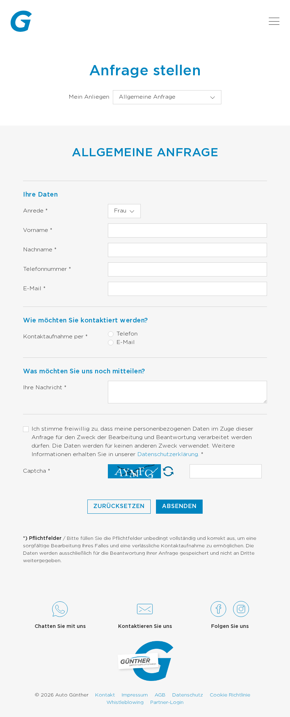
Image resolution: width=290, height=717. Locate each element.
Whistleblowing (125, 702)
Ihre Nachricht (44, 387)
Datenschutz (187, 695)
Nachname (40, 249)
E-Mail (34, 288)
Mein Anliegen (89, 97)
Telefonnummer (47, 269)
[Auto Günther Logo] (21, 21)
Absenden (179, 506)
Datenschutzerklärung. (169, 454)
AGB (160, 695)
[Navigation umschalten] (274, 21)
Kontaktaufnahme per (55, 336)
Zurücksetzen (119, 506)
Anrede (35, 211)
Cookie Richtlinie (230, 695)
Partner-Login (167, 702)
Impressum (135, 695)
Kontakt (105, 695)
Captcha (36, 471)
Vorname (37, 230)
